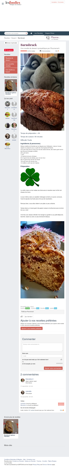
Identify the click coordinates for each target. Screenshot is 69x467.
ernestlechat (14, 108)
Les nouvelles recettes (10, 65)
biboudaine (7, 108)
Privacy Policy (36, 464)
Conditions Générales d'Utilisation (13, 459)
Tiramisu (39, 461)
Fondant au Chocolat (18, 461)
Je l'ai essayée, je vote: (29, 364)
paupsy (14, 140)
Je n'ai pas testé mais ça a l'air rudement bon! (35, 359)
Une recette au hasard (10, 71)
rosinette (28, 391)
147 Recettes (54, 39)
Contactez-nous (31, 459)
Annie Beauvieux (7, 147)
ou (23, 361)
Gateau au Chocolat (30, 461)
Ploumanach (57, 37)
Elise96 (7, 118)
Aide (24, 459)
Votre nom (25, 353)
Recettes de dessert (9, 59)
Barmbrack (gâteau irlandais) (10, 93)
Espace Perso (49, 33)
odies (5, 2)
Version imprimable (11, 43)
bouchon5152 (14, 119)
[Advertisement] (34, 18)
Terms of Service (47, 464)
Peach (7, 129)
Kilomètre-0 (29, 379)
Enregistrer (10, 50)
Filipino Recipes (52, 461)
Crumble (44, 461)
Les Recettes (38, 33)
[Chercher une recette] (26, 33)
